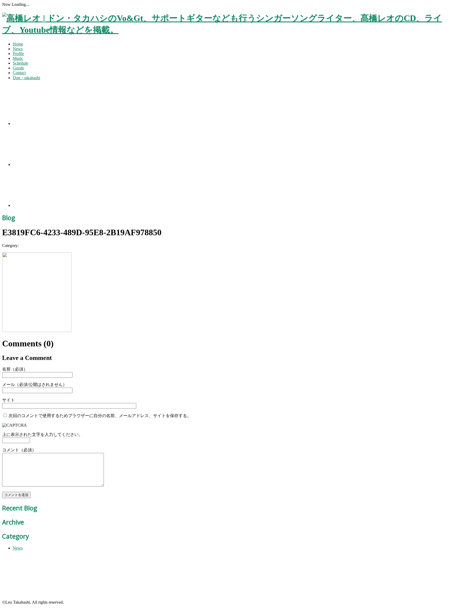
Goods (18, 68)
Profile (18, 53)
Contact (19, 72)
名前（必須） (15, 369)
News (18, 49)
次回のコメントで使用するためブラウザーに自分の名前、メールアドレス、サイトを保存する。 (99, 415)
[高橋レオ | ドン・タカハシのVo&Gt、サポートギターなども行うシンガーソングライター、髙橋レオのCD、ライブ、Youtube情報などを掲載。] (229, 30)
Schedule (20, 63)
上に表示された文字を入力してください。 (42, 434)
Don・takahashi (26, 77)
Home (18, 44)
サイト (8, 400)
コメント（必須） (19, 450)
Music (18, 58)
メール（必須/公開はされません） (34, 384)
